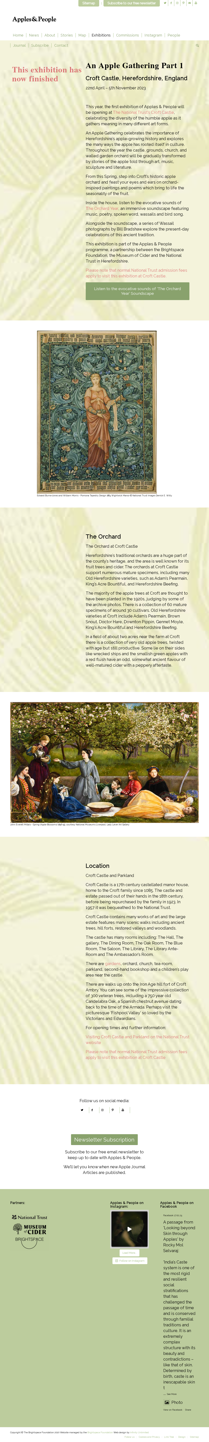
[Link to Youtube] (196, 3)
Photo (177, 1402)
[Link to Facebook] (171, 3)
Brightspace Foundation (100, 1432)
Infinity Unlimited (139, 1432)
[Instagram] (102, 1110)
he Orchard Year (103, 208)
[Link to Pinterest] (183, 3)
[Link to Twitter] (165, 3)
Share (188, 1410)
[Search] (196, 45)
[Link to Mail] (189, 3)
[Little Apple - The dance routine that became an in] (129, 1229)
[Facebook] (92, 1110)
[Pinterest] (113, 1110)
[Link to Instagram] (177, 3)
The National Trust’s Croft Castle (143, 112)
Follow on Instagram (132, 1260)
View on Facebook (172, 1410)
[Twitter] (82, 1110)
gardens (113, 963)
